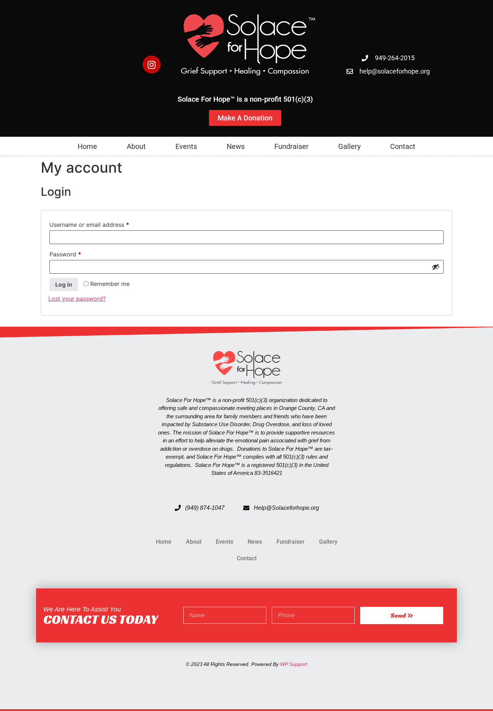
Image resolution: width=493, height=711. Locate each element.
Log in (63, 284)
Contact (402, 146)
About (136, 146)
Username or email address (101, 223)
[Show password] (436, 267)
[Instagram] (152, 65)
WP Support (293, 664)
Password (77, 253)
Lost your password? (77, 298)
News (236, 146)
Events (186, 146)
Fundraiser (291, 146)
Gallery (349, 146)
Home (87, 146)
